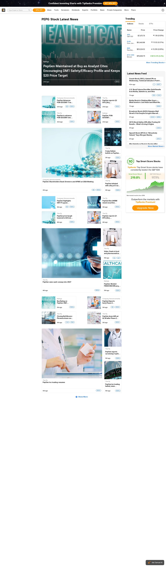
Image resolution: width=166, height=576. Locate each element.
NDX (128, 48)
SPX (128, 34)
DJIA (129, 41)
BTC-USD (130, 55)
